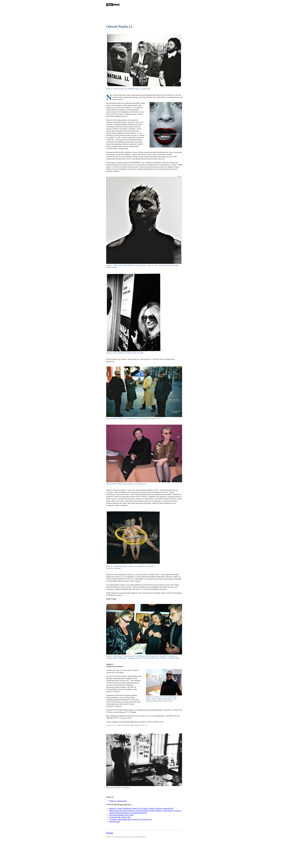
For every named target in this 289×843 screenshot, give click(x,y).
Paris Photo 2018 (114, 821)
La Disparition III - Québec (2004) (120, 817)
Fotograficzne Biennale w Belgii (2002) (121, 815)
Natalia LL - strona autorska (118, 801)
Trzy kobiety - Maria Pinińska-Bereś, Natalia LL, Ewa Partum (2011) (130, 819)
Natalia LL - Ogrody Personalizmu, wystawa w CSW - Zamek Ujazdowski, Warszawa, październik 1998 (141, 808)
